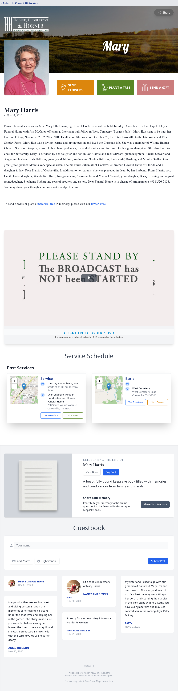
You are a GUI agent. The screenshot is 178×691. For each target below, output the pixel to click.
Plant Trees (73, 415)
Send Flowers (157, 402)
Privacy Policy (79, 675)
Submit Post (158, 561)
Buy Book (111, 472)
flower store (98, 203)
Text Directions (51, 415)
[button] (24, 386)
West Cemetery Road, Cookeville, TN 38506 (144, 393)
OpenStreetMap (92, 681)
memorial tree (46, 203)
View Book (92, 472)
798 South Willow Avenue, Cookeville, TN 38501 (62, 406)
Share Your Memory (155, 504)
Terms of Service (98, 675)
